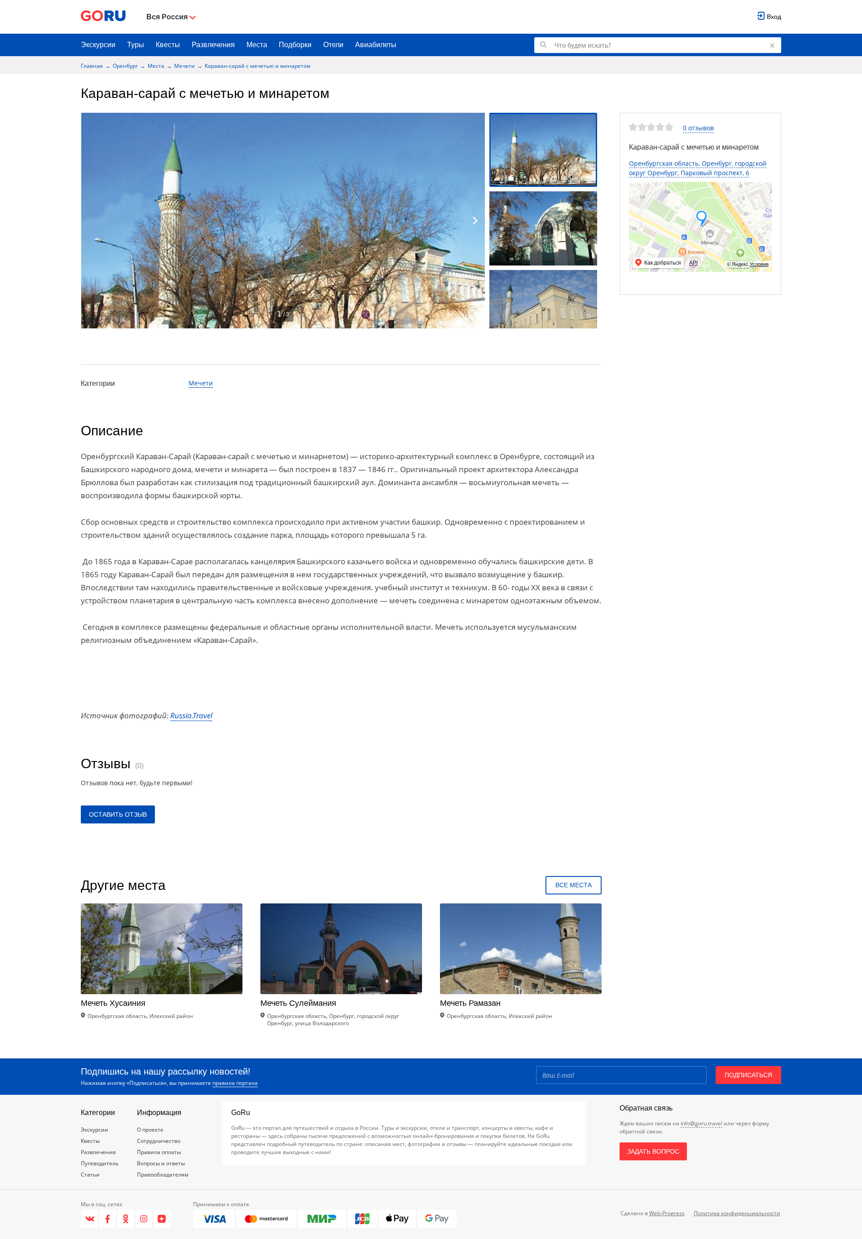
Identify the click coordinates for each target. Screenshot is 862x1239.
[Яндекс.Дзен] (162, 1219)
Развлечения (213, 45)
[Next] (475, 220)
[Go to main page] (103, 16)
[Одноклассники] (126, 1219)
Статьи (90, 1174)
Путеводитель (100, 1163)
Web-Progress (667, 1213)
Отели (333, 45)
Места (256, 45)
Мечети (184, 66)
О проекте (150, 1129)
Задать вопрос (653, 1151)
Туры (135, 45)
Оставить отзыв (118, 814)
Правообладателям (163, 1174)
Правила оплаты (159, 1152)
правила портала (235, 1083)
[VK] (90, 1219)
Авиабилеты (375, 45)
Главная (92, 66)
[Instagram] (144, 1219)
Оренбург (125, 66)
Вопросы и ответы (161, 1163)
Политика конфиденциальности (737, 1213)
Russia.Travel (191, 715)
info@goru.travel (701, 1123)
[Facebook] (108, 1219)
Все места (573, 885)
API (693, 263)
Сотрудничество (158, 1141)
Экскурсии (98, 45)
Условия (759, 264)
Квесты (168, 45)
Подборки (295, 45)
